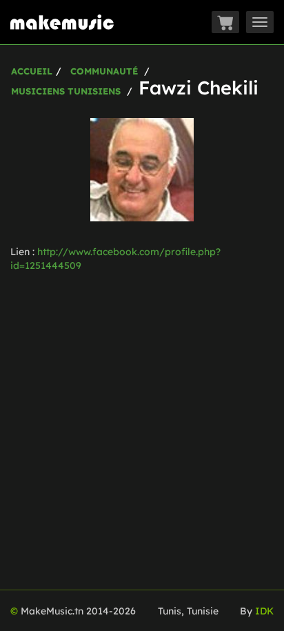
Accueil (31, 71)
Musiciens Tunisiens (66, 91)
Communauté (104, 71)
